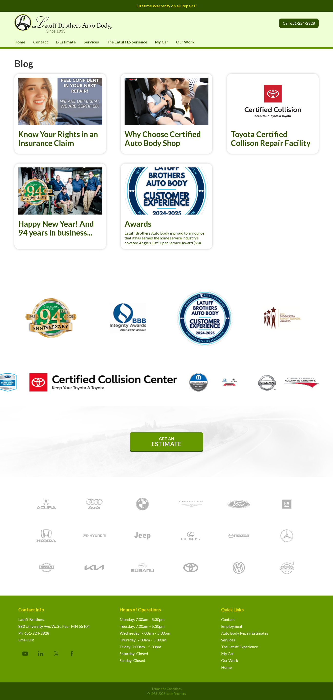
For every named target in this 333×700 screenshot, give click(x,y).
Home (19, 42)
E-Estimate (66, 42)
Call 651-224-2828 (299, 23)
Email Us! (26, 640)
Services (91, 42)
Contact (40, 42)
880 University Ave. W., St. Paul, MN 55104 (54, 626)
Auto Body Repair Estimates (244, 633)
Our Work (185, 42)
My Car (161, 42)
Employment (231, 626)
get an (166, 441)
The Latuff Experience (127, 42)
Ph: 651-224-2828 (33, 633)
